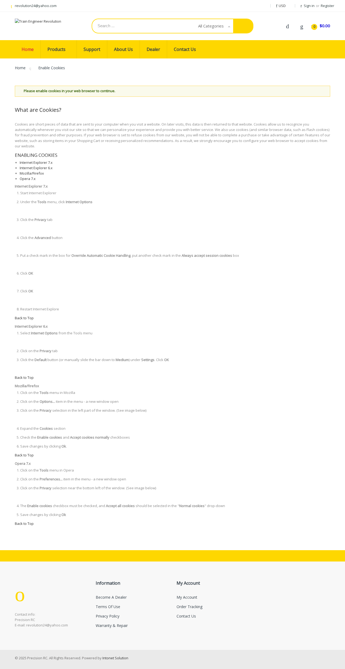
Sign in (309, 5)
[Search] (243, 26)
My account (187, 597)
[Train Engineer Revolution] (43, 21)
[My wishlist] (301, 26)
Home (20, 67)
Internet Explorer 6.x (36, 167)
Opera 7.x (28, 178)
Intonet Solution (115, 658)
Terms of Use (108, 606)
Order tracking (189, 606)
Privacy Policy (107, 616)
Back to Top (24, 318)
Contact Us (186, 616)
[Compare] (287, 26)
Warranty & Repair (112, 625)
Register (327, 5)
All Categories (211, 26)
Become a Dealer (111, 597)
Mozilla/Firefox (32, 173)
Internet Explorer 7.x (36, 162)
